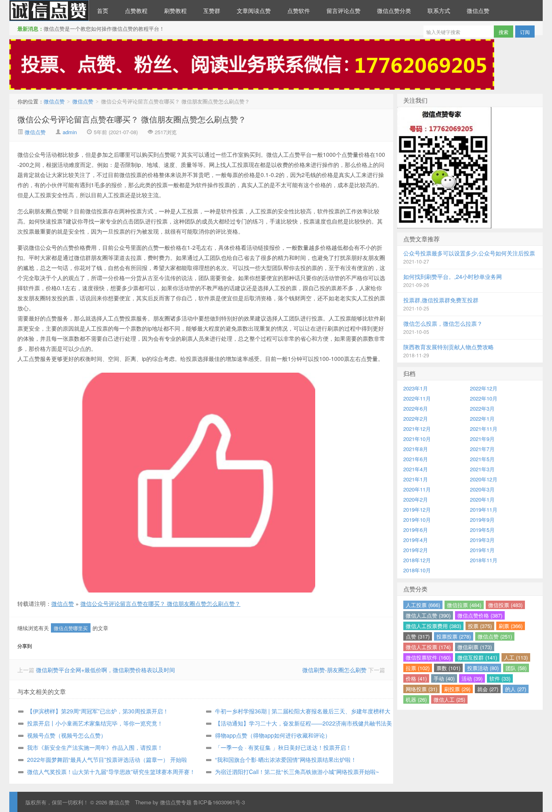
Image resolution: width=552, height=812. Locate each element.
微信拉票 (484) (464, 605)
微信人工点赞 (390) (428, 615)
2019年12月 (417, 509)
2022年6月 (415, 408)
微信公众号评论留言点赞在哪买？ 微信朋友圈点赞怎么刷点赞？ (131, 119)
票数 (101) (448, 668)
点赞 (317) (418, 636)
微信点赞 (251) (495, 636)
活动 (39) (471, 678)
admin (70, 132)
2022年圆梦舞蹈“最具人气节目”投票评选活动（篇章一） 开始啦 (107, 759)
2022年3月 (482, 408)
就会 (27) (487, 689)
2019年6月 (415, 530)
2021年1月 (415, 479)
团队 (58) (516, 668)
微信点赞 (49, 10)
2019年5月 (482, 530)
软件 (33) (499, 678)
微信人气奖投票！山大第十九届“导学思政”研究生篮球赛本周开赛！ (111, 772)
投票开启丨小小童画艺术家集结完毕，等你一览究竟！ (95, 723)
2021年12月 (417, 428)
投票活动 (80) (483, 668)
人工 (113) (516, 657)
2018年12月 (417, 560)
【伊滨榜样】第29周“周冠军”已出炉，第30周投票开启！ (98, 711)
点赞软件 (298, 10)
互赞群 (211, 10)
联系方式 (439, 10)
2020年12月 (483, 479)
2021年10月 (417, 439)
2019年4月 (415, 540)
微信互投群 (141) (477, 657)
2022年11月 (417, 398)
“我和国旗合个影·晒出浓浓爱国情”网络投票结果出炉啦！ (285, 759)
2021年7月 (482, 449)
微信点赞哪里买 (71, 627)
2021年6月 (415, 459)
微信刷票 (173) (474, 647)
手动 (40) (444, 678)
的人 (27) (515, 689)
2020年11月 (417, 489)
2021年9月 (482, 439)
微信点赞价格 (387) (479, 615)
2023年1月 (415, 388)
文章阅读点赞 (254, 10)
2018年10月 (417, 570)
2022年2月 (415, 418)
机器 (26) (416, 699)
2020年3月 (482, 489)
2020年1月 (482, 499)
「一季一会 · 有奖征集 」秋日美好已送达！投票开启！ (283, 747)
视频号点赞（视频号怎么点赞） (66, 735)
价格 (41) (416, 678)
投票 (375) (480, 626)
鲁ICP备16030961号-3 (219, 802)
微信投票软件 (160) (428, 657)
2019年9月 (482, 519)
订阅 (525, 31)
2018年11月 (483, 560)
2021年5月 (482, 459)
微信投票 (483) (505, 605)
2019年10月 (417, 519)
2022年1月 (482, 418)
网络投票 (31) (421, 689)
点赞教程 (136, 10)
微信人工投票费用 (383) (433, 626)
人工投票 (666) (423, 605)
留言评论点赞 (343, 10)
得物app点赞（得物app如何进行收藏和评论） (273, 735)
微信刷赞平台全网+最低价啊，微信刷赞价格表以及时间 (105, 670)
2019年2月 (415, 550)
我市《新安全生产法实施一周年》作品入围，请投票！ (95, 747)
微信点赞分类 (394, 10)
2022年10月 (483, 398)
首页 (102, 10)
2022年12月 (483, 388)
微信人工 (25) (449, 699)
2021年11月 (483, 428)
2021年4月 (415, 469)
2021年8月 (415, 449)
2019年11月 (483, 509)
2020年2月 (415, 499)
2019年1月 (482, 550)
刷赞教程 (175, 10)
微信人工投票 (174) (428, 647)
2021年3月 (482, 469)
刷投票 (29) (457, 689)
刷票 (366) (511, 626)
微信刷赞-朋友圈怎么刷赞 (334, 670)
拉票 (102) (418, 668)
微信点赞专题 (176, 802)
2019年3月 (482, 540)
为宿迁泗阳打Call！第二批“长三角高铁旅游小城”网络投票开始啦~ (297, 772)
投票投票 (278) (453, 636)
